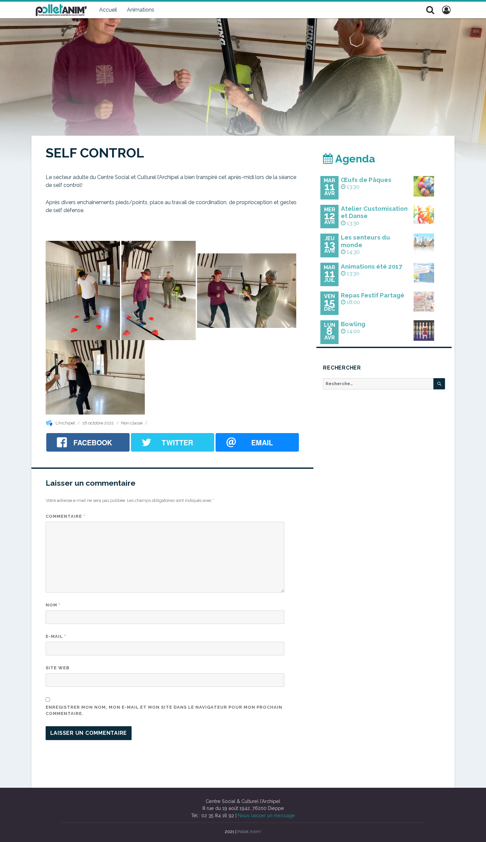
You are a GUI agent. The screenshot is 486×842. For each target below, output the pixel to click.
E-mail (56, 636)
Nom (53, 604)
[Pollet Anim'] (61, 9)
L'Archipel (65, 423)
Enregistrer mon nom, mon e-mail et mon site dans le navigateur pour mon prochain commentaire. (164, 710)
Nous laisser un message (266, 815)
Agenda (354, 159)
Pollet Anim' (249, 831)
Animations (140, 10)
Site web (57, 667)
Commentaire (65, 516)
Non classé (131, 423)
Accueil (108, 10)
